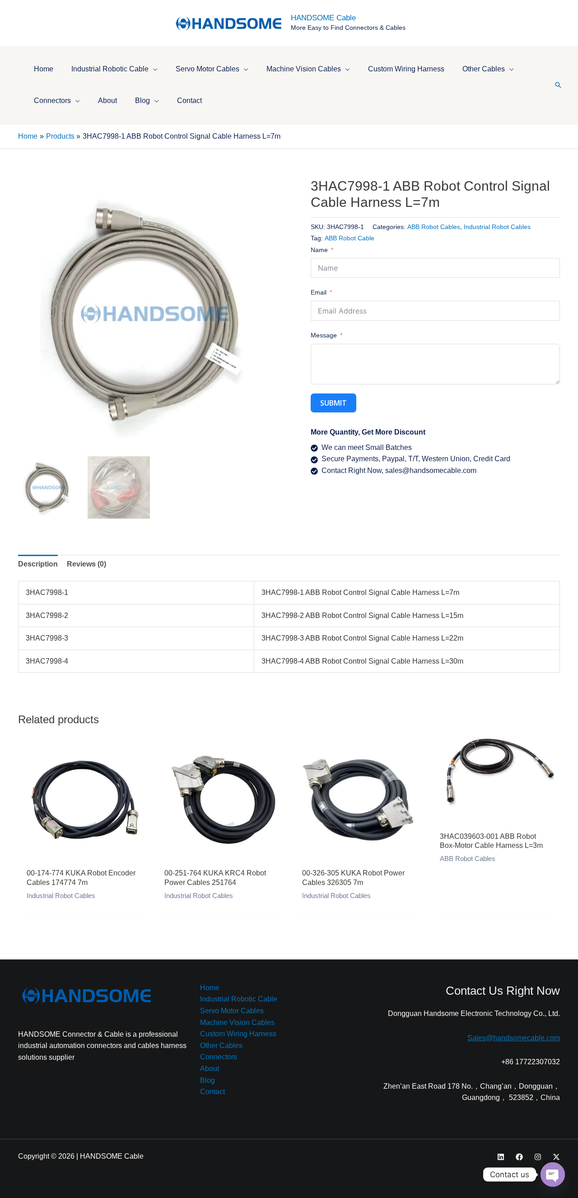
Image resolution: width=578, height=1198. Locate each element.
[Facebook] (519, 1157)
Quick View (82, 854)
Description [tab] (38, 564)
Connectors (218, 1057)
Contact (212, 1091)
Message (324, 335)
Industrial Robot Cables (497, 226)
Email (318, 292)
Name (319, 249)
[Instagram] (537, 1157)
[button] (153, 69)
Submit (333, 403)
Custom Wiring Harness (238, 1034)
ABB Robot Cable (349, 238)
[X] (556, 1157)
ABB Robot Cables (433, 226)
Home (209, 988)
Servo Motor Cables (232, 1011)
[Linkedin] (500, 1157)
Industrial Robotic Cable (238, 999)
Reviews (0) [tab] (86, 564)
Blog (207, 1080)
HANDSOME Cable (323, 18)
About (209, 1068)
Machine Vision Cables (237, 1022)
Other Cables (221, 1045)
